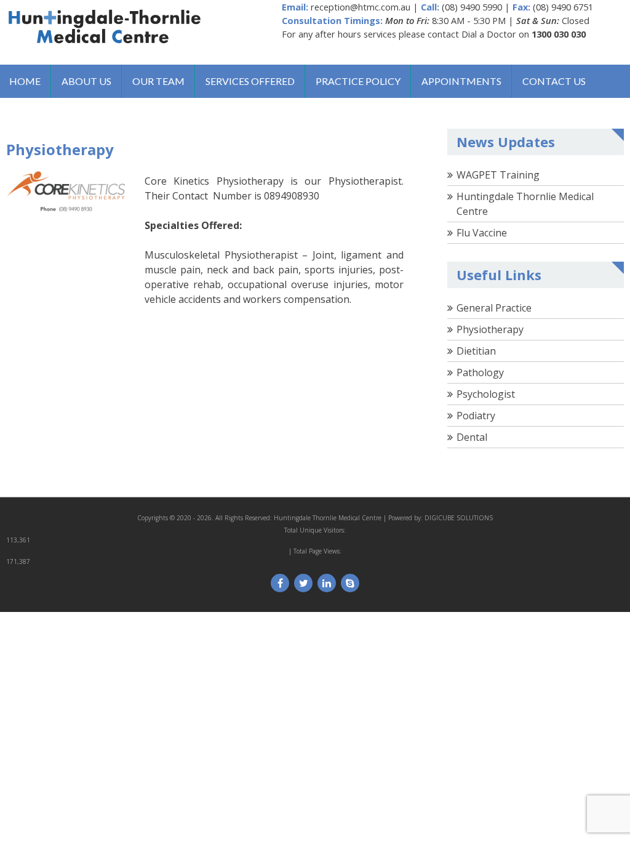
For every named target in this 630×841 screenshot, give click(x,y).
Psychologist (486, 394)
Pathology (480, 372)
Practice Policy (358, 81)
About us (86, 81)
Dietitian (476, 351)
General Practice (494, 308)
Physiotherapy (490, 329)
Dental (472, 437)
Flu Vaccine (482, 232)
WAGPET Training (498, 175)
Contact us (554, 81)
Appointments (461, 81)
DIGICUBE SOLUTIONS (459, 517)
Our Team (158, 81)
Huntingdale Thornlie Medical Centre (327, 517)
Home (25, 81)
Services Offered (250, 81)
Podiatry (476, 415)
